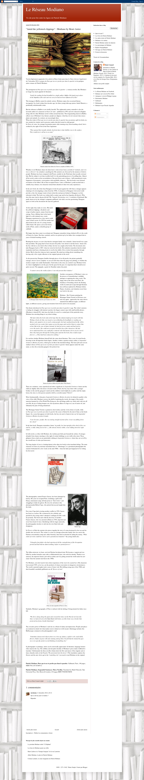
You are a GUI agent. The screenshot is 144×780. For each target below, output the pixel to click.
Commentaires (100, 117)
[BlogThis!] (50, 681)
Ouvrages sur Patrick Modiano (103, 50)
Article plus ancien (82, 730)
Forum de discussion (101, 52)
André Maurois (81, 103)
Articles (98, 114)
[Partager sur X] (52, 681)
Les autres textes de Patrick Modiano (105, 38)
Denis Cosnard (109, 65)
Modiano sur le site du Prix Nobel (104, 94)
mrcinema (34, 693)
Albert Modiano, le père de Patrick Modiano (40, 755)
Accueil (57, 730)
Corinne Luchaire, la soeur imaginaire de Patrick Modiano (44, 759)
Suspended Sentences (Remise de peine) (58, 397)
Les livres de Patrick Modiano (103, 36)
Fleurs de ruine (51, 112)
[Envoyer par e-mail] (48, 681)
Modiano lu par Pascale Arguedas (104, 105)
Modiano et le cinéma (101, 40)
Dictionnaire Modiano (101, 98)
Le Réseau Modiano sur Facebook (104, 91)
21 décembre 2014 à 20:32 (44, 693)
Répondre (33, 698)
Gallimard (98, 101)
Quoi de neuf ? (99, 33)
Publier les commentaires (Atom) (43, 733)
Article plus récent (31, 730)
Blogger (85, 767)
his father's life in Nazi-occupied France (47, 182)
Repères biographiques (101, 47)
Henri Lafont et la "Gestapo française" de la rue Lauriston (44, 751)
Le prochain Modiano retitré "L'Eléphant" (39, 744)
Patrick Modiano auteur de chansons (105, 43)
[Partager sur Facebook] (54, 681)
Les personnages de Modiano (103, 45)
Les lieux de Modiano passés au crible (38, 748)
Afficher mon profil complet (101, 84)
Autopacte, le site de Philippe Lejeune (105, 96)
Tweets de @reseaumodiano (101, 57)
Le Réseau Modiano (45, 9)
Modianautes (98, 103)
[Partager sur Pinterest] (56, 681)
